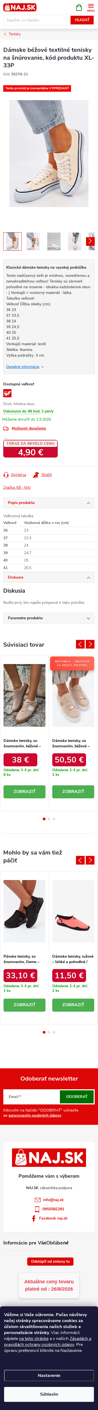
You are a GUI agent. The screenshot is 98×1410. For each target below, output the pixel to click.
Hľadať (82, 20)
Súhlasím (49, 1394)
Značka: (16, 487)
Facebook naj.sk (53, 1218)
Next (90, 644)
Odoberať (77, 1096)
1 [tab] (44, 819)
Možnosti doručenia (29, 428)
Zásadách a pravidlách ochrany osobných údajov (47, 1342)
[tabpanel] (24, 733)
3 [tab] (54, 819)
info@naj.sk (53, 1199)
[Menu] (91, 7)
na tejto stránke (33, 1339)
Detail (24, 791)
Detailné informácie (22, 366)
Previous (80, 644)
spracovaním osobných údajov (34, 1115)
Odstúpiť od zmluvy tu (50, 1261)
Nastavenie (49, 1376)
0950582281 (53, 1209)
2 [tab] (49, 819)
